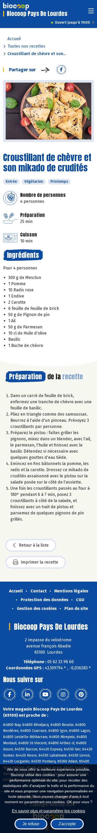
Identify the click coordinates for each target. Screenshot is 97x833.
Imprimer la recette (39, 562)
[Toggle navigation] (91, 12)
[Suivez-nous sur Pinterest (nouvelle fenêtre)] (80, 694)
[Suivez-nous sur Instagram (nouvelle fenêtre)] (63, 694)
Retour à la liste (34, 545)
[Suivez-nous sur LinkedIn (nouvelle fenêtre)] (27, 694)
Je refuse (31, 824)
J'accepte (67, 824)
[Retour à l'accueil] (16, 6)
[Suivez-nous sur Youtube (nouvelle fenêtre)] (45, 694)
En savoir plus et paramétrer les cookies (48, 811)
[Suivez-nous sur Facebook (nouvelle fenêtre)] (9, 694)
